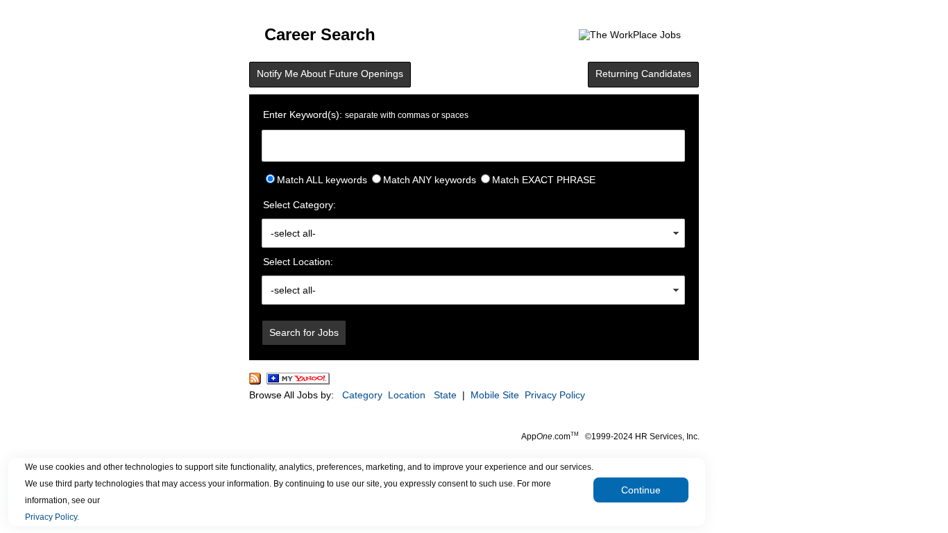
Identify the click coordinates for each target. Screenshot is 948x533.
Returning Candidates (643, 73)
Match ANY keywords (429, 179)
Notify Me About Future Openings (330, 73)
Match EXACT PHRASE (543, 179)
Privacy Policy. (52, 517)
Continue (641, 490)
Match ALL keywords (322, 179)
